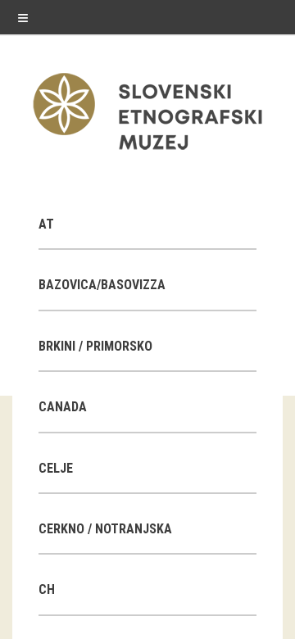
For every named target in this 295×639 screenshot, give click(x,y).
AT (46, 224)
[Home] (147, 153)
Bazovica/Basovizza (102, 284)
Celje (56, 468)
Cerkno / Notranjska (105, 529)
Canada (63, 407)
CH (47, 589)
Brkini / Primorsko (95, 346)
